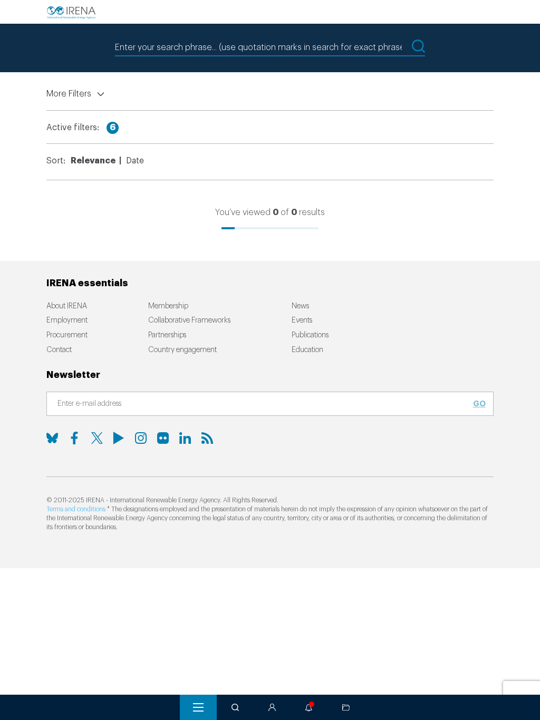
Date (135, 161)
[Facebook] (74, 438)
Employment (67, 320)
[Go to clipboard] (345, 707)
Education (307, 350)
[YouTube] (118, 438)
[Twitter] (96, 438)
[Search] (235, 707)
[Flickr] (163, 438)
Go (479, 403)
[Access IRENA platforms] (272, 707)
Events (302, 320)
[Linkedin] (185, 438)
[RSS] (207, 438)
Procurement (67, 335)
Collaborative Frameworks (189, 320)
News (300, 306)
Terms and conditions (75, 509)
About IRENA (66, 306)
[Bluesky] (52, 438)
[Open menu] (198, 707)
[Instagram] (141, 438)
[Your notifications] (309, 707)
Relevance (93, 161)
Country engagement (182, 350)
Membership (168, 306)
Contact (59, 350)
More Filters (68, 94)
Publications (310, 335)
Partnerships (167, 335)
